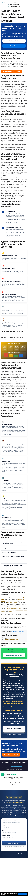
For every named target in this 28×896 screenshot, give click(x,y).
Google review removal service (14, 608)
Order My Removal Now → (14, 729)
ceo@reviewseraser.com (17, 631)
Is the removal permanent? (9, 552)
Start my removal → (14, 843)
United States (19, 610)
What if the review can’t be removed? (11, 561)
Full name (4, 825)
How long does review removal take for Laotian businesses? (12, 542)
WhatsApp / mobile (6, 835)
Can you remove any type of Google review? (13, 556)
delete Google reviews (12, 602)
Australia (10, 611)
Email (3, 830)
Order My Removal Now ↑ (11, 754)
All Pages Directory (12, 782)
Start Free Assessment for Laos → (11, 71)
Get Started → (22, 893)
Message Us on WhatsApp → (14, 655)
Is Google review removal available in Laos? (13, 548)
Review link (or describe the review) (9, 820)
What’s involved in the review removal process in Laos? (12, 566)
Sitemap (18, 782)
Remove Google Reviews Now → (14, 46)
